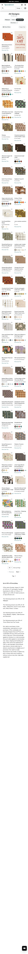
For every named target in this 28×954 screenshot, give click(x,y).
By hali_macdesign (5, 468)
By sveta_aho (17, 159)
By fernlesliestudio (5, 361)
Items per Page (16, 567)
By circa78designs (18, 200)
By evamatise (4, 491)
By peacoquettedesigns (6, 92)
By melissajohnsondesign (19, 491)
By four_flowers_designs (6, 534)
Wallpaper (7, 19)
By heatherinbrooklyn (6, 136)
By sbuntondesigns (5, 180)
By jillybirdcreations (5, 337)
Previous (10, 572)
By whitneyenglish (5, 247)
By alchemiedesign (18, 513)
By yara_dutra (4, 381)
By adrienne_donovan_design (7, 405)
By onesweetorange (5, 224)
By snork (16, 224)
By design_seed (17, 115)
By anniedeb (16, 68)
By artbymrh (4, 68)
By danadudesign (5, 201)
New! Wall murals (14, 1)
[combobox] (19, 8)
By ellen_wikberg (5, 559)
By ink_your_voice (17, 445)
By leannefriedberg (18, 247)
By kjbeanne (16, 90)
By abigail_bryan (5, 425)
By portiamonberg (5, 514)
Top (14, 576)
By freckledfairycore (18, 270)
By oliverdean (17, 180)
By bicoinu (4, 159)
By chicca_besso (17, 424)
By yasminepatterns (6, 48)
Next (18, 572)
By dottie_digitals (17, 557)
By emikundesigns (18, 405)
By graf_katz (16, 291)
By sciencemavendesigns (19, 359)
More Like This (5, 50)
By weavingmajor (17, 536)
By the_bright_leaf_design (7, 447)
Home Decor (20, 19)
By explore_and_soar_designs (20, 381)
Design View (22, 27)
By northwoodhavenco (6, 270)
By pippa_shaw (5, 115)
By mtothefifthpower (18, 468)
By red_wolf (4, 291)
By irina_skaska (17, 138)
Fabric (13, 19)
